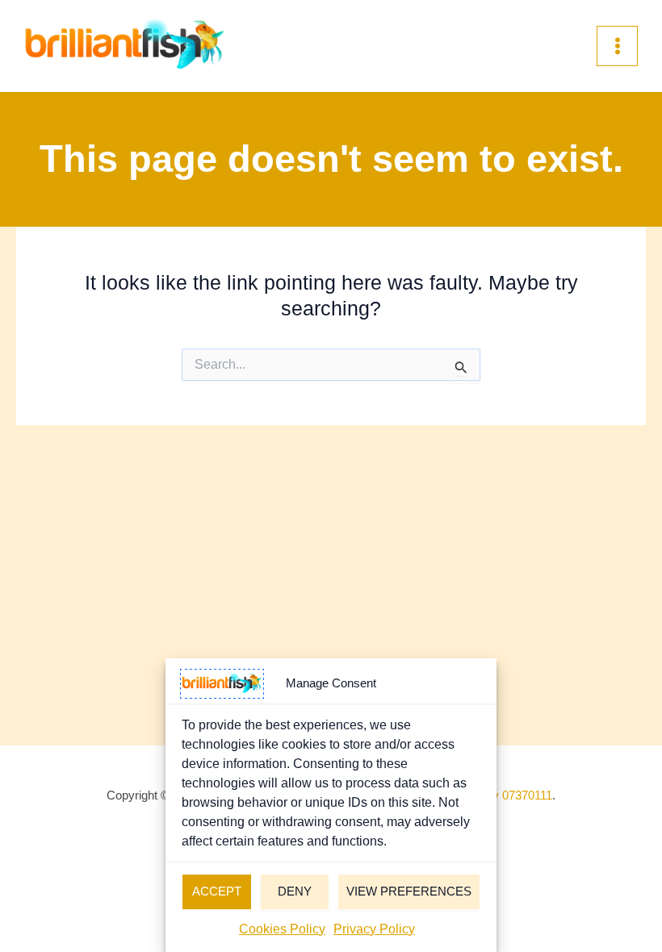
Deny (295, 891)
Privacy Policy (374, 929)
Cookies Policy (282, 929)
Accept (216, 891)
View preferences (408, 891)
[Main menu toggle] (617, 46)
